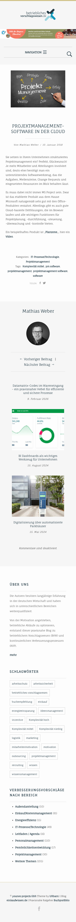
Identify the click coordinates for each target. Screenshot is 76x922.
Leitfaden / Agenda (27, 833)
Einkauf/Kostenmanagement (33, 813)
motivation (49, 747)
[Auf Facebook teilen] (40, 283)
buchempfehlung (22, 701)
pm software (53, 266)
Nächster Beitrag (37, 365)
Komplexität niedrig (50, 728)
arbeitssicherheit (43, 683)
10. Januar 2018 (52, 144)
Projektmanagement (38, 261)
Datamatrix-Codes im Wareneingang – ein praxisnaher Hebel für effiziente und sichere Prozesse (38, 389)
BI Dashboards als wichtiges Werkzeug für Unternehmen (38, 457)
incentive (17, 719)
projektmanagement (20, 271)
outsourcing (19, 756)
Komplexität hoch (39, 719)
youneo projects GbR (24, 896)
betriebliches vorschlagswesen (30, 692)
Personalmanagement (29, 840)
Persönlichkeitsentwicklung (33, 847)
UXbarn (53, 896)
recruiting (17, 765)
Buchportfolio (61, 900)
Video (9, 236)
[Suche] (69, 54)
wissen (33, 765)
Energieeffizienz (25, 820)
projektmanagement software (50, 271)
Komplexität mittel (33, 266)
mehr (13, 654)
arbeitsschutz (19, 683)
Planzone (51, 232)
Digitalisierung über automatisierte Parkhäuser (38, 524)
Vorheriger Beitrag (38, 359)
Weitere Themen (25, 861)
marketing (32, 737)
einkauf (42, 701)
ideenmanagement (51, 710)
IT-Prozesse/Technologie (45, 256)
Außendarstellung (26, 806)
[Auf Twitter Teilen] (44, 283)
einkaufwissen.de (17, 900)
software (38, 275)
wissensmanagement (24, 774)
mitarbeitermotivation (25, 747)
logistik (16, 737)
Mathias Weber (29, 144)
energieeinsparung (23, 710)
